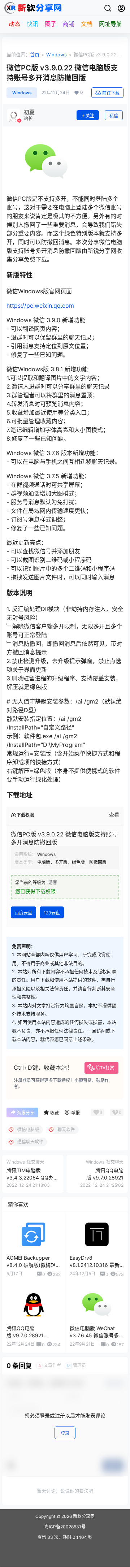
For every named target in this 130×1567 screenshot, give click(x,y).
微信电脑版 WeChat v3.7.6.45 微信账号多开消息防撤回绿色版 (97, 1335)
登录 (65, 1433)
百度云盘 (23, 912)
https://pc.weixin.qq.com (40, 305)
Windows (56, 54)
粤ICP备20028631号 (65, 1526)
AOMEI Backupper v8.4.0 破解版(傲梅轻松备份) (33, 1265)
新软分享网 (83, 1516)
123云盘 (52, 912)
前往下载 (111, 93)
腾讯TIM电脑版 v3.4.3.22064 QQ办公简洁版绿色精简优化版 (32, 1177)
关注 (90, 115)
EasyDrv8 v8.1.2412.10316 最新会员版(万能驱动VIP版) (96, 1265)
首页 (34, 54)
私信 (113, 115)
